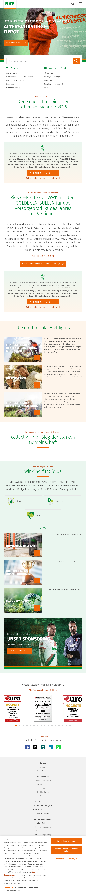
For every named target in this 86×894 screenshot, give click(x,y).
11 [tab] (52, 725)
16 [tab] (70, 725)
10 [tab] (48, 725)
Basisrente (10, 84)
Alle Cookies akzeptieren (66, 841)
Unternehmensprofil (43, 780)
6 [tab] (34, 725)
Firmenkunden (43, 813)
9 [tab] (44, 725)
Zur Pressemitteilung (43, 255)
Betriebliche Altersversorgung (17, 80)
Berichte (43, 795)
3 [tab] (23, 725)
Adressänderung (43, 823)
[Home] (10, 4)
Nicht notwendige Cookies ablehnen (66, 849)
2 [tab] (19, 725)
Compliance (33, 887)
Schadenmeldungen (14, 88)
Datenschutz (20, 887)
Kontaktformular (43, 767)
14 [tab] (62, 725)
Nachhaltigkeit (43, 792)
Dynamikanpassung (43, 834)
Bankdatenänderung (43, 827)
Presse (43, 788)
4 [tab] (27, 725)
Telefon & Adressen (43, 770)
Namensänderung (43, 830)
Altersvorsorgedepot (14, 73)
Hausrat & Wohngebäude (43, 809)
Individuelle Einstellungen (66, 858)
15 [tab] (66, 725)
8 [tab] (41, 725)
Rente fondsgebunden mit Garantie (19, 77)
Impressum (8, 887)
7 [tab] (37, 725)
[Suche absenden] (76, 61)
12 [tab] (55, 725)
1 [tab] (16, 725)
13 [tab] (59, 725)
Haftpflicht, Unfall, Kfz (43, 805)
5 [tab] (30, 725)
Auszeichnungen (43, 784)
